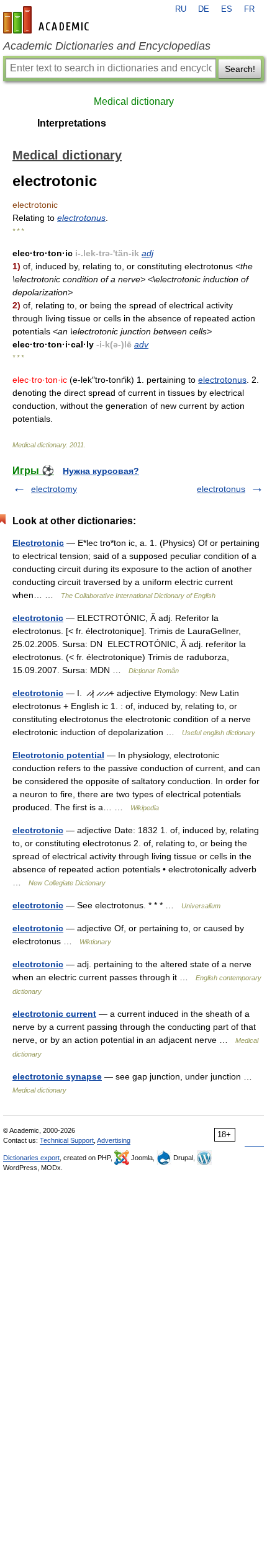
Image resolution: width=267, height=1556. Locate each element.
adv (141, 344)
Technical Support (67, 1140)
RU (180, 9)
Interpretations (71, 123)
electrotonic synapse (57, 1076)
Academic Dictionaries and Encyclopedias (106, 46)
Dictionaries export (31, 1157)
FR (249, 9)
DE (203, 9)
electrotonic (37, 618)
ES (226, 9)
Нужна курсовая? (101, 471)
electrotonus (81, 218)
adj (147, 253)
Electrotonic (38, 543)
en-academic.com (48, 20)
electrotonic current (54, 1014)
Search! (240, 69)
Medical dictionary (134, 101)
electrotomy (54, 489)
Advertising (113, 1140)
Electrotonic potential (58, 755)
